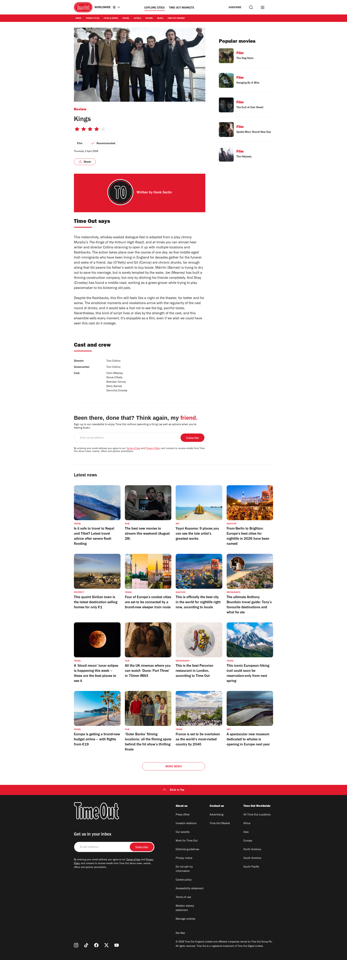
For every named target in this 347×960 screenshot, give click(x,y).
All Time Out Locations (257, 814)
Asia (246, 832)
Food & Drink (111, 18)
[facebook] (96, 945)
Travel (125, 18)
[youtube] (116, 945)
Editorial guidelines (187, 849)
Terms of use (183, 897)
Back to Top (177, 790)
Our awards (182, 832)
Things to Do (92, 18)
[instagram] (76, 945)
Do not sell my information (184, 869)
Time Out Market (176, 18)
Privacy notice (184, 858)
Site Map (180, 933)
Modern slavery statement (185, 908)
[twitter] (106, 945)
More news (173, 766)
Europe (247, 841)
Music (160, 18)
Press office (182, 814)
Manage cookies (185, 919)
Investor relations (186, 823)
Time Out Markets (181, 8)
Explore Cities (154, 8)
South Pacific (251, 867)
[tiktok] (86, 945)
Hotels (137, 18)
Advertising (216, 814)
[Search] (251, 7)
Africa (246, 823)
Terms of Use (133, 448)
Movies (149, 18)
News (78, 18)
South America (252, 858)
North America (252, 849)
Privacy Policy (153, 448)
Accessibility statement (190, 888)
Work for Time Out (187, 841)
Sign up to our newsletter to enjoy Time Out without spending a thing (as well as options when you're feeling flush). (135, 426)
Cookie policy (184, 880)
